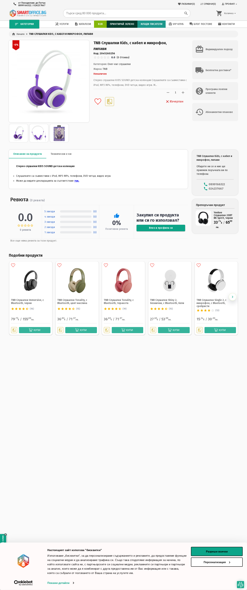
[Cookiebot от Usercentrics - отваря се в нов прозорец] (23, 583)
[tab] (27, 154)
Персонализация (215, 561)
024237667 (39, 5)
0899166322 (24, 5)
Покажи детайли (58, 582)
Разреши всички (217, 551)
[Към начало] (28, 13)
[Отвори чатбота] (240, 584)
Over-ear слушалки (119, 64)
